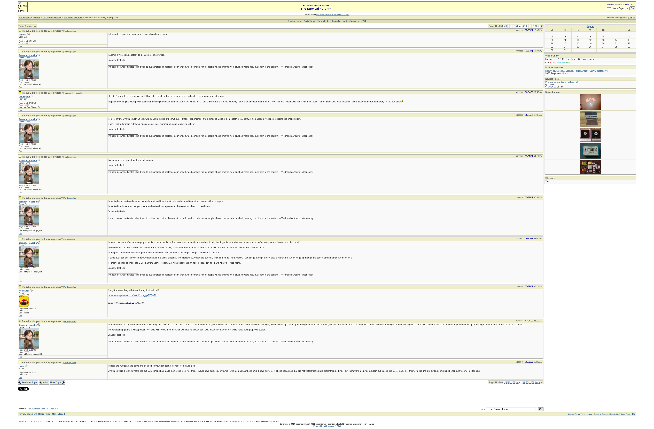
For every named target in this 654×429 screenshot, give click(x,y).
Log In (632, 18)
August (590, 26)
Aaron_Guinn (588, 71)
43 (527, 26)
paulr (21, 366)
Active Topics (349, 21)
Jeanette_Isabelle (28, 55)
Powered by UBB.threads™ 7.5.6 (327, 426)
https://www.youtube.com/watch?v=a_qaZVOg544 (132, 295)
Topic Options (26, 26)
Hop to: (483, 409)
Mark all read (58, 414)
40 (517, 26)
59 (533, 26)
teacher (22, 34)
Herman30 (24, 290)
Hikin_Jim (54, 408)
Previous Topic (29, 382)
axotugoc (569, 71)
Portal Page (309, 21)
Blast (43, 408)
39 (514, 26)
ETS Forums (25, 18)
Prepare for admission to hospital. (562, 82)
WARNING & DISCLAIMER (244, 421)
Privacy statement (28, 414)
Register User (295, 21)
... (511, 26)
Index (45, 382)
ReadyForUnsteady (554, 71)
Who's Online (552, 55)
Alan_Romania (34, 408)
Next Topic (56, 382)
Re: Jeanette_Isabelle (73, 93)
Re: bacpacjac (70, 31)
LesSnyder (24, 96)
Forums (36, 18)
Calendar (336, 21)
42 (524, 26)
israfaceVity (602, 71)
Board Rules (44, 414)
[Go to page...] (541, 26)
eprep (578, 71)
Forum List (322, 21)
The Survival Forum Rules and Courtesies (332, 14)
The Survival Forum (52, 18)
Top (20, 46)
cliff (47, 408)
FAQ (364, 21)
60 (536, 26)
